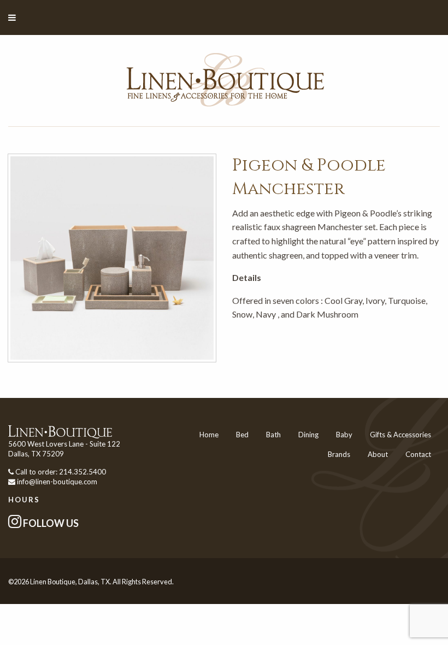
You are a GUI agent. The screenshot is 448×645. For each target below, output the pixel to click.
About (378, 454)
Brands (339, 454)
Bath (273, 434)
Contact (418, 454)
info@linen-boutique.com (57, 481)
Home (209, 434)
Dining (308, 434)
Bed (242, 434)
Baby (344, 434)
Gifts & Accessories (400, 434)
